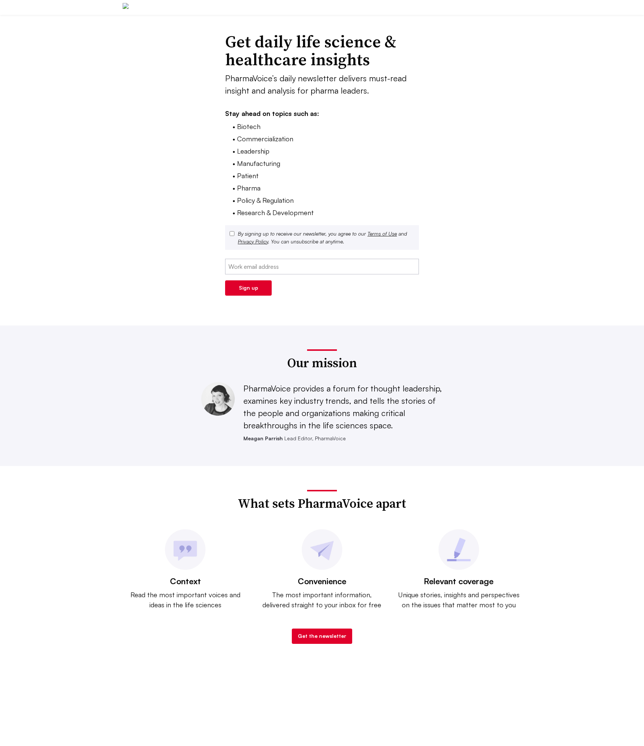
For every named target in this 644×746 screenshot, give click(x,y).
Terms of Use (382, 233)
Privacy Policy (253, 241)
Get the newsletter (322, 636)
